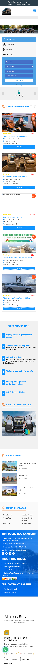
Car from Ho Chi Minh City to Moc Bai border (17, 258)
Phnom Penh (7, 518)
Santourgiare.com (23, 605)
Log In (28, 2)
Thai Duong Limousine (11, 589)
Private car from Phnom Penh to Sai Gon (16, 298)
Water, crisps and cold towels (19, 370)
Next (35, 107)
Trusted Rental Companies (18, 345)
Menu (34, 10)
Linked (13, 553)
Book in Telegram (12, 659)
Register (9, 4)
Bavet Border (23, 475)
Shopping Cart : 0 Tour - (24, 4)
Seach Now (19, 80)
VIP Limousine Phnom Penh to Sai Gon (15, 177)
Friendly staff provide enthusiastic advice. (16, 382)
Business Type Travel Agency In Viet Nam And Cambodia (18, 574)
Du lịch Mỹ (19, 96)
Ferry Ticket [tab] (11, 45)
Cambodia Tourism (10, 592)
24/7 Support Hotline (16, 392)
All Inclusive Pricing (15, 357)
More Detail (19, 147)
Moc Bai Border (27, 515)
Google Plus (10, 553)
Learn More (8, 663)
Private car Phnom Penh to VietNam (15, 136)
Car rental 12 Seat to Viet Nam (13, 217)
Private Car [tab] (10, 40)
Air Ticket (10, 55)
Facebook (3, 553)
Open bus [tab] (9, 50)
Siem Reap (6, 523)
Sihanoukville (26, 523)
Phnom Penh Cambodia (11, 570)
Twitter (6, 553)
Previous (31, 107)
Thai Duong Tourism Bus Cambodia (15, 563)
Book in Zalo (26, 659)
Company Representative (12, 567)
